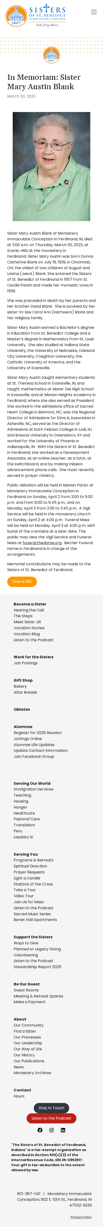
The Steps (23, 616)
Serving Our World (32, 783)
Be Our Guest (27, 984)
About (20, 1019)
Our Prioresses (27, 1037)
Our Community (29, 1025)
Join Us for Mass (29, 902)
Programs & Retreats (34, 860)
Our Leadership (28, 1043)
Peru (18, 831)
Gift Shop (23, 680)
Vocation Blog (27, 634)
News (19, 1067)
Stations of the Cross (33, 884)
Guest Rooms (26, 990)
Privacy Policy (81, 1217)
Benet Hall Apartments (35, 919)
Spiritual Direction (30, 866)
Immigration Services (33, 789)
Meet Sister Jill (27, 622)
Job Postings (26, 663)
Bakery (20, 686)
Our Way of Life (28, 1049)
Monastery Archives (32, 1073)
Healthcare (24, 813)
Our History (24, 1055)
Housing (21, 801)
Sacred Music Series (33, 914)
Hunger (20, 807)
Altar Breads (25, 692)
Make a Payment (30, 1002)
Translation (24, 825)
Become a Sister (30, 604)
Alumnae (23, 726)
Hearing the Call (29, 610)
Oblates (22, 709)
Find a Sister (25, 1031)
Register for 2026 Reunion (38, 732)
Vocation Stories (29, 628)
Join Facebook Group (34, 756)
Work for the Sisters (33, 657)
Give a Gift (22, 581)
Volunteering (26, 955)
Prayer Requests (29, 872)
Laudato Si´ (24, 837)
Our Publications (29, 1061)
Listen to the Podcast (33, 640)
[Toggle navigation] (93, 12)
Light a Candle (27, 878)
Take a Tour (25, 890)
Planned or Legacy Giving (37, 949)
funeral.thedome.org (42, 543)
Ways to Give (26, 943)
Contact (22, 1090)
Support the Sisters (33, 937)
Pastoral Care (27, 819)
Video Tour (24, 896)
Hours (19, 1096)
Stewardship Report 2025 (37, 967)
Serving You (26, 854)
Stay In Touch (51, 1108)
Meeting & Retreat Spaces (38, 996)
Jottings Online (28, 738)
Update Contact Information (41, 750)
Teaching (22, 795)
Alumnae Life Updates (34, 744)
